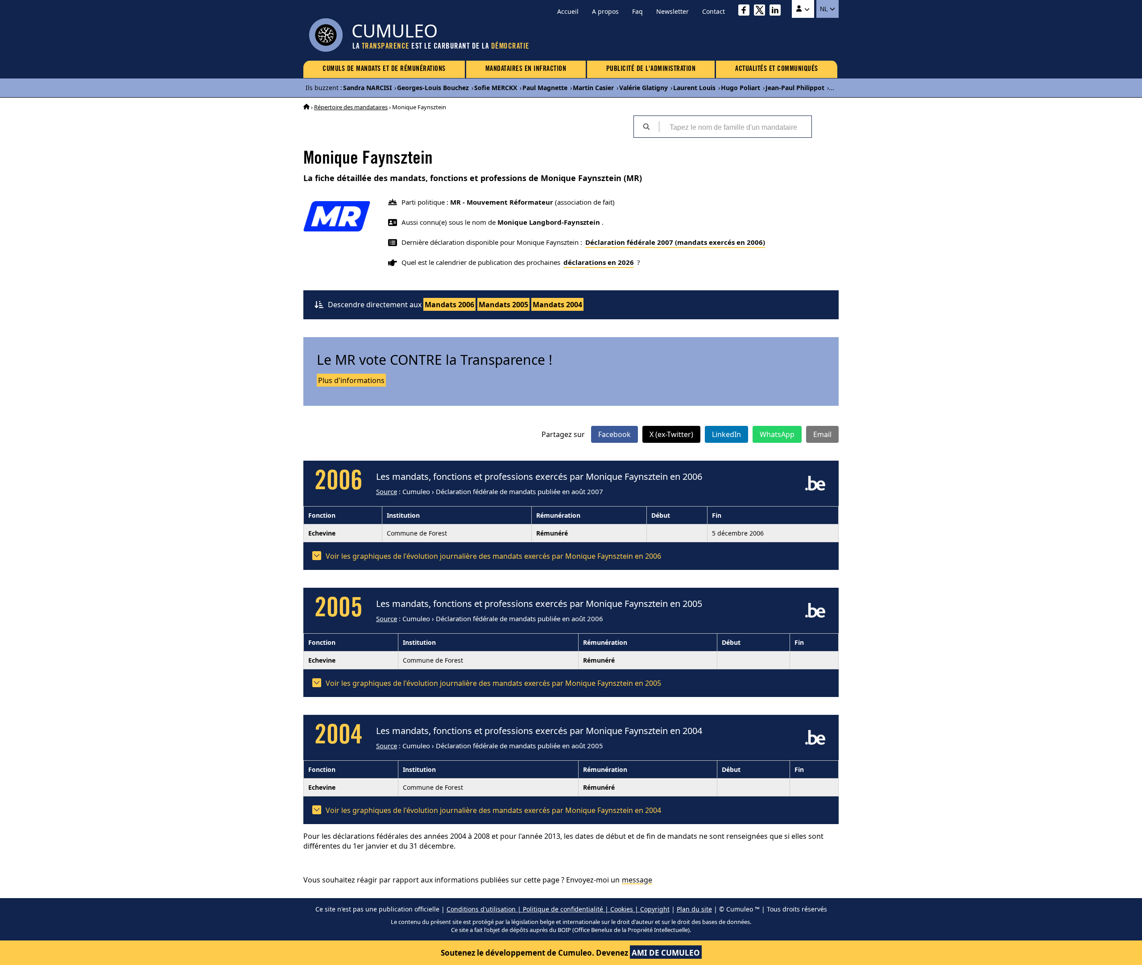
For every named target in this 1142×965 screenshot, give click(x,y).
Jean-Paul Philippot (794, 87)
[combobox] (735, 126)
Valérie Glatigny (643, 87)
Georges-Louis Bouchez (433, 87)
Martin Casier (593, 87)
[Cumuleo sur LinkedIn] (777, 11)
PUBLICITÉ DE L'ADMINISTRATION (651, 69)
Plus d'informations (351, 380)
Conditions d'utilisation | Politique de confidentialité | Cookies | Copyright (558, 909)
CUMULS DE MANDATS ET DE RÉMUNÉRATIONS (384, 69)
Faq (637, 11)
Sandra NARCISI (367, 87)
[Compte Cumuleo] (803, 9)
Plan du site (694, 909)
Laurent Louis (694, 87)
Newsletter (672, 11)
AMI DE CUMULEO (666, 953)
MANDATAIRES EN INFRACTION (526, 69)
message (637, 880)
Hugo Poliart (740, 87)
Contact (713, 11)
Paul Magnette (544, 87)
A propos (605, 11)
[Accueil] (306, 107)
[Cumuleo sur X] (762, 11)
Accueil (568, 11)
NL (824, 8)
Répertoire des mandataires (351, 107)
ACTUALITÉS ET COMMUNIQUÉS (776, 69)
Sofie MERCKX (495, 87)
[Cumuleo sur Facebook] (746, 11)
